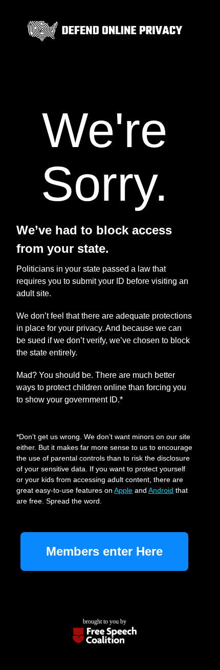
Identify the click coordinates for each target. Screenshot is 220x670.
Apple (123, 490)
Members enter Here (104, 551)
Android (160, 490)
